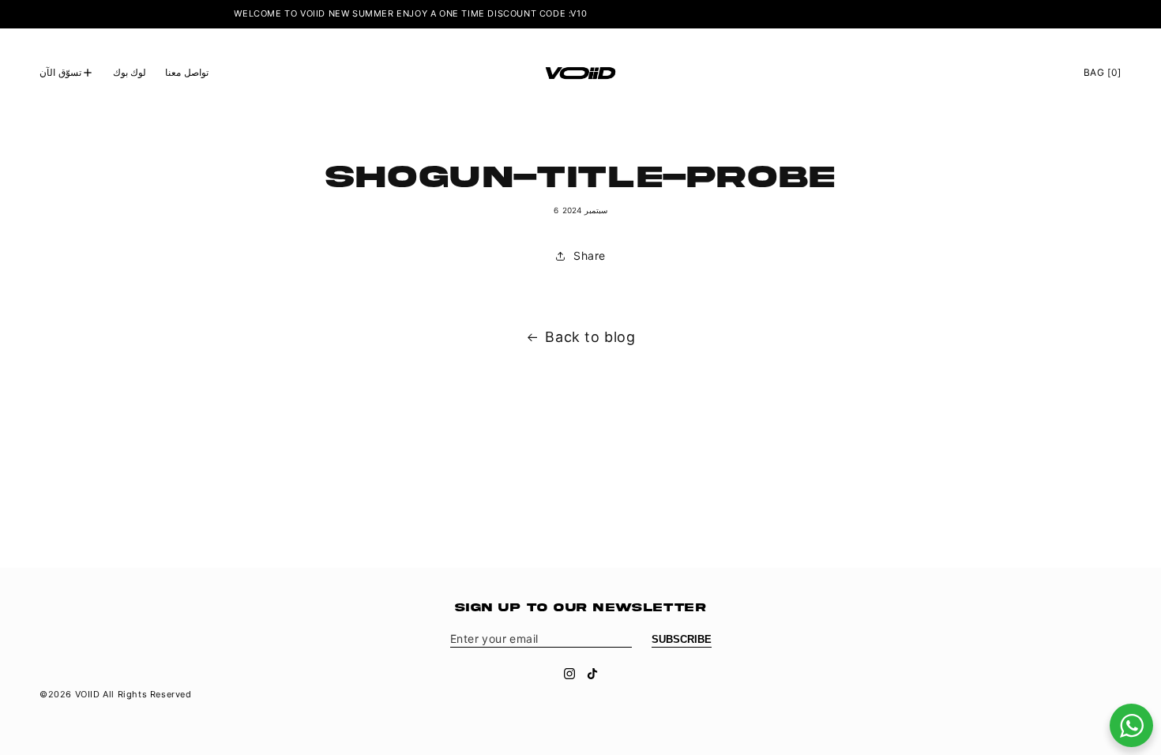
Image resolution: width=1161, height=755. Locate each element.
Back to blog (590, 337)
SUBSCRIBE (682, 639)
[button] (66, 72)
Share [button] (589, 255)
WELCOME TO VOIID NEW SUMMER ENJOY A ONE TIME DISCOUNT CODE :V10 (398, 13)
